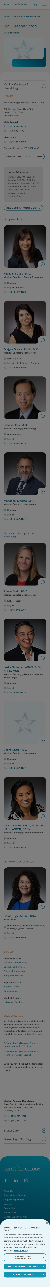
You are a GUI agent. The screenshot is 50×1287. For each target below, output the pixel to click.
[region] (25, 1253)
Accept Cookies (23, 1274)
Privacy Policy (21, 1250)
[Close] (47, 1223)
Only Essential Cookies (23, 1266)
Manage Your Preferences (23, 1257)
